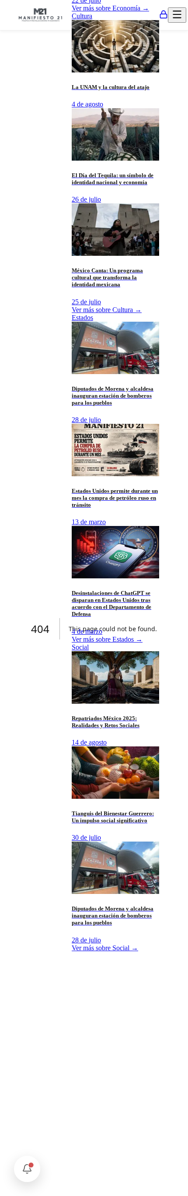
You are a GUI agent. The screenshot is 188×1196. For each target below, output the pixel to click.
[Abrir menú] (177, 15)
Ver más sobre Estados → (107, 639)
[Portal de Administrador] (163, 15)
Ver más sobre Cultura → (107, 309)
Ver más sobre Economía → (110, 8)
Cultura (82, 16)
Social (80, 647)
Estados (82, 317)
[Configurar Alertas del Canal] (27, 1169)
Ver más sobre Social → (105, 948)
